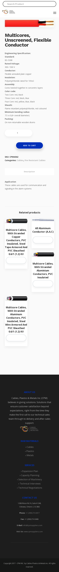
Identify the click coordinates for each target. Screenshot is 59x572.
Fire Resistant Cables (35, 160)
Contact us (29, 497)
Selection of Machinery (30, 479)
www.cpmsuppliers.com (33, 531)
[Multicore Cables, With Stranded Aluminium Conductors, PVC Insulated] (43, 254)
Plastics (30, 451)
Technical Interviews (30, 483)
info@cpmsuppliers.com (32, 525)
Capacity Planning (30, 475)
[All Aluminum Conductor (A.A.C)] (43, 220)
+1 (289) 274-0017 (33, 513)
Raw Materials (29, 441)
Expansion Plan (30, 471)
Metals (30, 455)
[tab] (29, 171)
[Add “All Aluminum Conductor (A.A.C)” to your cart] (43, 239)
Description (29, 171)
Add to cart (29, 145)
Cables (20, 160)
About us (29, 392)
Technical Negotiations (30, 487)
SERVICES (29, 465)
